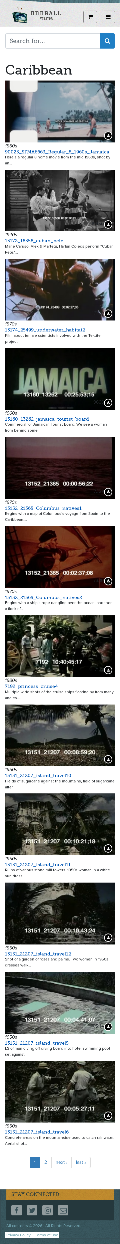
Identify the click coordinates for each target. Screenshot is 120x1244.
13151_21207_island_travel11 (38, 865)
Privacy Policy (18, 1235)
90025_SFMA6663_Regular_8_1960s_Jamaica (57, 152)
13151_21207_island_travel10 (38, 775)
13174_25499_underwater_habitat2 (45, 330)
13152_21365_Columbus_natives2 (43, 597)
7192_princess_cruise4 (31, 686)
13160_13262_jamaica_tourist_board (47, 419)
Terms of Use (46, 1235)
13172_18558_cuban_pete (34, 241)
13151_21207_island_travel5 (37, 1043)
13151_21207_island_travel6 (37, 1132)
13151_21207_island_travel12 (38, 954)
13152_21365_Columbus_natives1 (43, 508)
